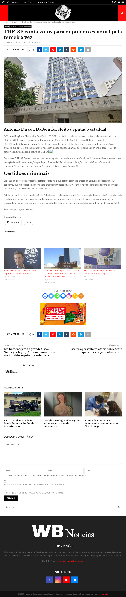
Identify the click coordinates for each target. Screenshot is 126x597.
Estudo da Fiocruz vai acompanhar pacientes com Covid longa (101, 423)
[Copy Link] (75, 296)
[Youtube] (66, 579)
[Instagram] (69, 296)
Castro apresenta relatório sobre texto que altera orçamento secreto (96, 350)
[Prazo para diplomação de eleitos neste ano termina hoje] (102, 258)
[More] (81, 296)
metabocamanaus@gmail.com (70, 561)
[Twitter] (51, 296)
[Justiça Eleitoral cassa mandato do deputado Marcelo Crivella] (22, 258)
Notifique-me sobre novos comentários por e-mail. (34, 484)
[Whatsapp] (57, 296)
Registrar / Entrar (47, 2)
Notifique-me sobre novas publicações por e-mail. (34, 493)
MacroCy (104, 594)
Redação (10, 42)
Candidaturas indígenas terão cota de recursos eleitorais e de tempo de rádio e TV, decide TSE (62, 273)
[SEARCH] (119, 507)
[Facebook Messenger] (63, 296)
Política (13, 27)
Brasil (7, 27)
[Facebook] (45, 296)
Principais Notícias (24, 27)
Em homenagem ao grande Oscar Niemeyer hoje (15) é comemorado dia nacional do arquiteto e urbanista (29, 352)
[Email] (74, 579)
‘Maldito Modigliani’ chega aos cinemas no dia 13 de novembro (62, 423)
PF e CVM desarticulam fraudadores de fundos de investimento (19, 423)
